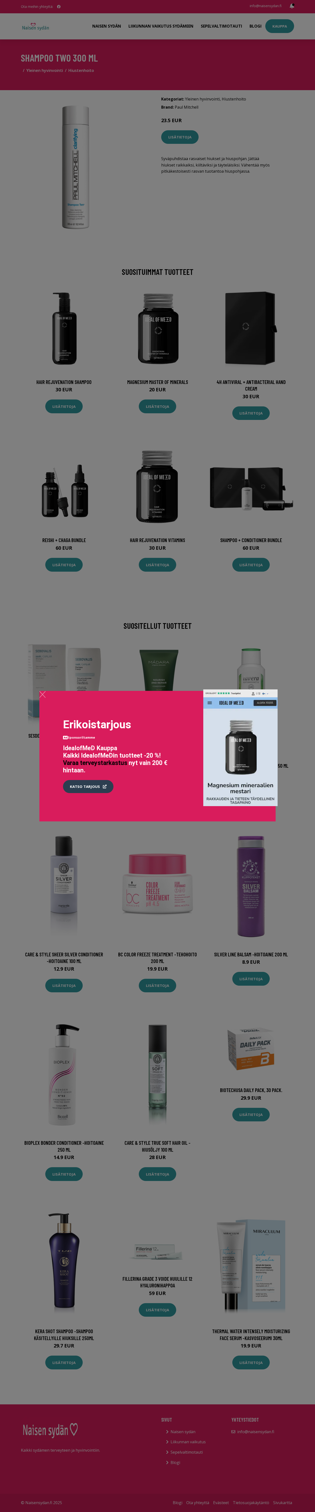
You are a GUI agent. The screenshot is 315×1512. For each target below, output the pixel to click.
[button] (88, 786)
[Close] (42, 694)
